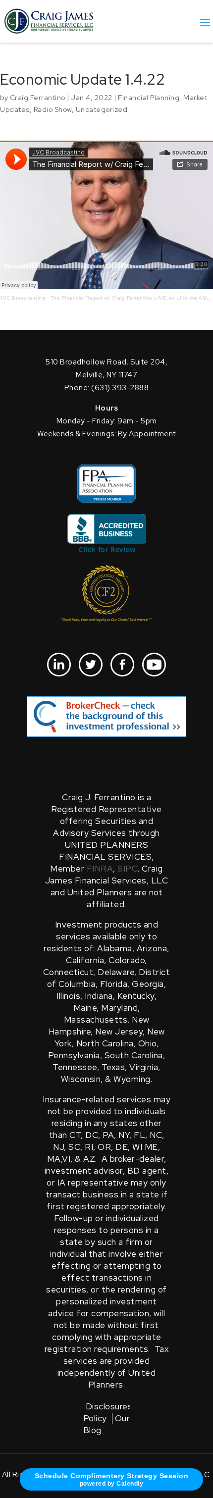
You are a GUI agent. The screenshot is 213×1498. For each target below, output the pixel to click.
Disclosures (109, 1406)
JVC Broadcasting (22, 298)
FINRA (100, 868)
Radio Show (53, 109)
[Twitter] (91, 664)
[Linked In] (59, 664)
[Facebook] (122, 664)
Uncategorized (102, 109)
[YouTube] (154, 664)
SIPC (127, 868)
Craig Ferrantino (37, 97)
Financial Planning (148, 97)
